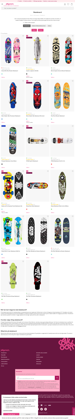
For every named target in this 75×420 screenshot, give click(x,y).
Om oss (2, 365)
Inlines (49, 25)
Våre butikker (39, 361)
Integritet (38, 359)
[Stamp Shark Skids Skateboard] (26, 209)
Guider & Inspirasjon (5, 359)
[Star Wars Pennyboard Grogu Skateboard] (1, 299)
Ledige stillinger (4, 363)
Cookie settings (4, 361)
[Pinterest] (45, 409)
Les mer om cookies (7, 410)
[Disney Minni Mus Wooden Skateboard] (1, 73)
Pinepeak (20, 326)
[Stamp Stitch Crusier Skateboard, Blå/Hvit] (1, 254)
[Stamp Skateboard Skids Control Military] (51, 209)
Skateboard (42, 15)
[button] (2, 4)
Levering (38, 354)
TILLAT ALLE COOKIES (11, 415)
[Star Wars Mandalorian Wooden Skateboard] (26, 254)
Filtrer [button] (34, 30)
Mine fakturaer (4, 357)
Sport (31, 15)
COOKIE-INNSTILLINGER (28, 415)
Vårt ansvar (38, 363)
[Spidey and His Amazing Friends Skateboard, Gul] (1, 209)
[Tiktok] (41, 409)
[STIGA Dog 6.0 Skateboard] (26, 164)
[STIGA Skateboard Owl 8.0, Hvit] (51, 164)
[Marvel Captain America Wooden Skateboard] (51, 73)
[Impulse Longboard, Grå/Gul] (26, 73)
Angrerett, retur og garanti (41, 352)
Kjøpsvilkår (3, 354)
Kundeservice (4, 352)
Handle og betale (39, 357)
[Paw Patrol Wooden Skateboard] (51, 119)
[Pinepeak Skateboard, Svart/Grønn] (1, 164)
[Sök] (2, 8)
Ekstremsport (36, 15)
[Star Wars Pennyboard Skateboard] (26, 299)
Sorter (40, 30)
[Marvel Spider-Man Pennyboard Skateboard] (1, 119)
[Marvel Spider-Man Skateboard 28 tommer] (26, 119)
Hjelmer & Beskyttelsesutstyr (38, 25)
